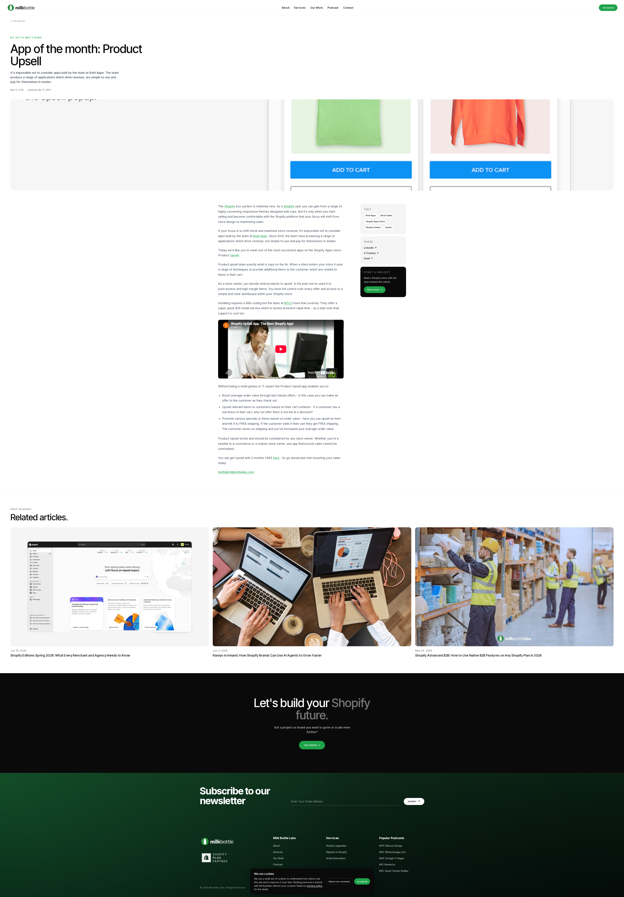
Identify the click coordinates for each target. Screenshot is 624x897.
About (285, 7)
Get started (608, 7)
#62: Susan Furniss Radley (393, 870)
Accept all (362, 881)
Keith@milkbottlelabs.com (236, 472)
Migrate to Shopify (336, 852)
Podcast (333, 7)
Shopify (229, 206)
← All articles (17, 21)
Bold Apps (260, 236)
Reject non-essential (339, 881)
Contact (348, 7)
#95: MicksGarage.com (392, 852)
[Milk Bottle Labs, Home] (21, 7)
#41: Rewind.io (387, 864)
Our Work (316, 7)
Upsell (234, 255)
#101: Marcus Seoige (390, 845)
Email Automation (335, 858)
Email (368, 258)
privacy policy (314, 885)
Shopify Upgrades (336, 845)
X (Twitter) (371, 253)
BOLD (288, 303)
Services (300, 7)
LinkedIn (370, 247)
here (276, 458)
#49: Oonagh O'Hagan (391, 858)
